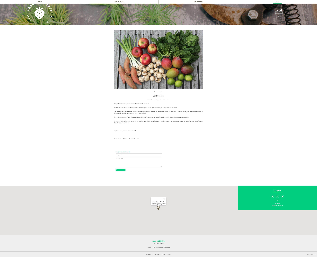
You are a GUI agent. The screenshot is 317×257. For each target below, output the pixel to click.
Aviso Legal (148, 254)
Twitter (125, 138)
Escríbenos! (277, 203)
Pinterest (132, 138)
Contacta (169, 254)
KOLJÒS (313, 254)
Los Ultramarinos (166, 247)
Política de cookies (157, 254)
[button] (158, 208)
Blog (164, 254)
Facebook (118, 138)
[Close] (164, 199)
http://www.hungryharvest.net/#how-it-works (125, 130)
